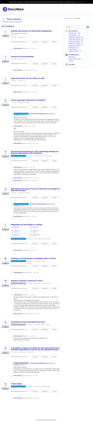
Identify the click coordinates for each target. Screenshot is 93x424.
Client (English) (72, 35)
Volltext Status (16, 384)
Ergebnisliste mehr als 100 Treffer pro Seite (28, 78)
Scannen (48, 324)
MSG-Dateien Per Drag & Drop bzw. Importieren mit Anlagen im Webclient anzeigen (35, 189)
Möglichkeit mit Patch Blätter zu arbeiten (26, 225)
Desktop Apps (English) (74, 41)
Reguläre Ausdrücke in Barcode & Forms (27, 281)
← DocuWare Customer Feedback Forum (12, 22)
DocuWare (72, 64)
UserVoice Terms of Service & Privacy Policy (46, 419)
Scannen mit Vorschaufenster (22, 56)
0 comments (13, 37)
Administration (49, 155)
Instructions (71, 56)
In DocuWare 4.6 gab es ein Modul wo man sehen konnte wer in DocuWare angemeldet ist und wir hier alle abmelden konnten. (35, 349)
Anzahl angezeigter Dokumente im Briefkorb (28, 100)
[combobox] (76, 26)
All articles (71, 61)
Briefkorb (28, 102)
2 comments (13, 102)
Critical (55, 42)
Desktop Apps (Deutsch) (39, 238)
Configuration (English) (74, 37)
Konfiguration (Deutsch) (39, 155)
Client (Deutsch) (21, 37)
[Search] (87, 27)
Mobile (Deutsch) (73, 47)
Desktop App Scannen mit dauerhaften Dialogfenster (31, 31)
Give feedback (73, 31)
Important (45, 42)
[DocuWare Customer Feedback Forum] (13, 9)
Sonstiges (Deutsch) (22, 352)
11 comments (30, 283)
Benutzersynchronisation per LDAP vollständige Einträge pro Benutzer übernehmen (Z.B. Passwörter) (34, 152)
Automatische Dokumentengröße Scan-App (28, 322)
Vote (5, 35)
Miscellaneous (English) (75, 45)
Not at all (36, 42)
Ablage (43, 261)
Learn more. (80, 2)
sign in (78, 18)
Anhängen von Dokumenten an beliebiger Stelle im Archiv (33, 258)
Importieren (48, 238)
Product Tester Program (74, 59)
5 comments (30, 155)
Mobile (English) (73, 49)
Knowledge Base (74, 54)
